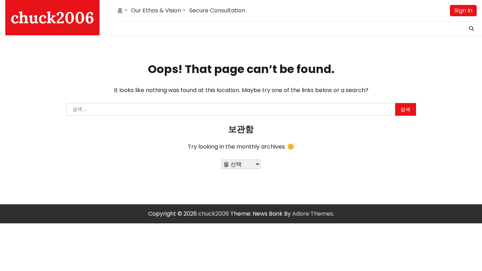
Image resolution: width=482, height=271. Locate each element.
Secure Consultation (217, 10)
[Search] (471, 28)
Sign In (463, 10)
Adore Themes (312, 214)
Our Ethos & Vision (156, 10)
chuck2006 (52, 17)
